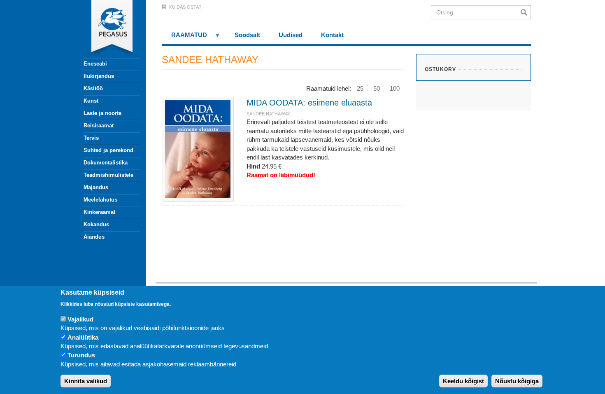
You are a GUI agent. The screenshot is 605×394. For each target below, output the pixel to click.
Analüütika (82, 337)
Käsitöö (93, 88)
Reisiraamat (99, 125)
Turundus (81, 355)
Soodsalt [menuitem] (247, 34)
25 (360, 88)
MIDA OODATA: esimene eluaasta (309, 102)
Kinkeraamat (99, 212)
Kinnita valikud (85, 381)
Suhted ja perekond (108, 150)
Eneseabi (95, 64)
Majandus (96, 187)
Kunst (91, 101)
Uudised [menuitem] (290, 34)
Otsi (526, 12)
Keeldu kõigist (463, 381)
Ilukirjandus (99, 76)
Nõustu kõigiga (517, 381)
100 (395, 88)
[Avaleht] (107, 29)
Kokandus (96, 224)
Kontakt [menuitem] (332, 34)
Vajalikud (80, 319)
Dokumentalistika (106, 162)
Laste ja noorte (102, 113)
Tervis (91, 138)
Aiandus (94, 237)
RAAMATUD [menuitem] (184, 37)
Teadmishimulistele (108, 175)
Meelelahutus (100, 200)
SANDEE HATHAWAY (268, 113)
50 (376, 88)
